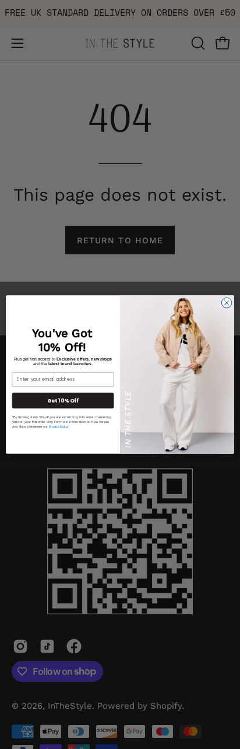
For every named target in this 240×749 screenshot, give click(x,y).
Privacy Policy (59, 427)
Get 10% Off (63, 400)
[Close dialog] (226, 303)
